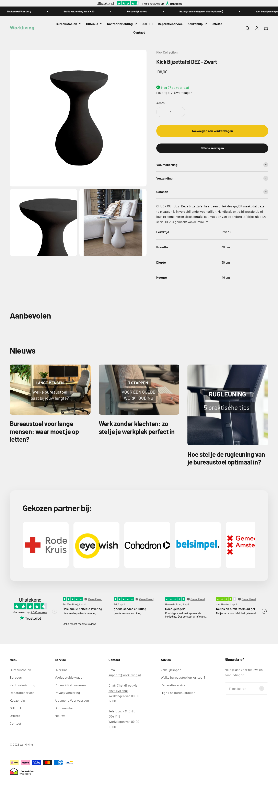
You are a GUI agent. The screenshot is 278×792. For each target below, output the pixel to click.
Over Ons (61, 670)
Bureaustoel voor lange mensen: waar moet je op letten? (44, 431)
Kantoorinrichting (120, 24)
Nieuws (60, 716)
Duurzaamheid (65, 708)
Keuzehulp (195, 24)
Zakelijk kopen (171, 670)
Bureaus (92, 24)
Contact (139, 32)
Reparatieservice (170, 24)
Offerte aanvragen (212, 148)
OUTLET (147, 24)
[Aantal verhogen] (179, 112)
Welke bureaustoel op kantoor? (183, 677)
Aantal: (161, 102)
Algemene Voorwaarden (72, 700)
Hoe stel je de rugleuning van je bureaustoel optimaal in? (226, 458)
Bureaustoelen (66, 24)
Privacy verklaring (67, 693)
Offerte (217, 24)
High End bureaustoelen (178, 693)
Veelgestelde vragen (69, 677)
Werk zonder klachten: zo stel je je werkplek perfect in (137, 427)
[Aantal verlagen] (162, 112)
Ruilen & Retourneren (70, 685)
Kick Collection (167, 52)
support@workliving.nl (124, 675)
